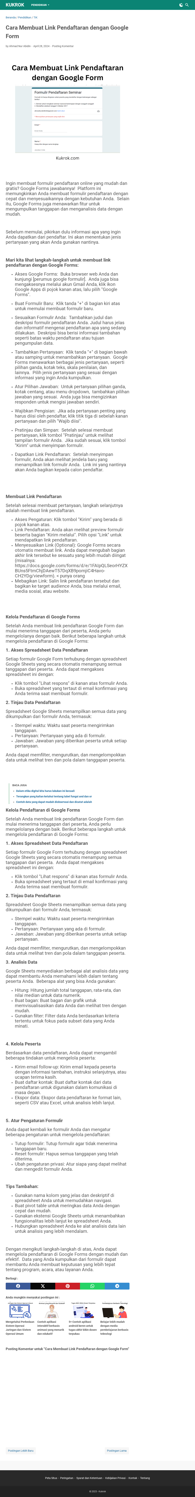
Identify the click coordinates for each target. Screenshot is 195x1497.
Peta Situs (51, 1478)
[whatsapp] (92, 1286)
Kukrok (15, 5)
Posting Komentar (63, 46)
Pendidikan (39, 4)
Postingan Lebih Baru (21, 1450)
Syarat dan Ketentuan (89, 1478)
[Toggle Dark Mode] (181, 5)
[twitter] (42, 1286)
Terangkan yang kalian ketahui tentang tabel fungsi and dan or (54, 796)
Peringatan (66, 1478)
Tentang (145, 1478)
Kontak (133, 1478)
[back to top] (187, 1488)
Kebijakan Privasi (115, 1478)
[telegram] (117, 1286)
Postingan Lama (117, 1450)
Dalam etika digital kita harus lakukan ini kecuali (45, 790)
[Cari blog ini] (187, 5)
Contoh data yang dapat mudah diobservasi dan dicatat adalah (54, 801)
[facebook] (18, 1286)
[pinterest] (67, 1286)
